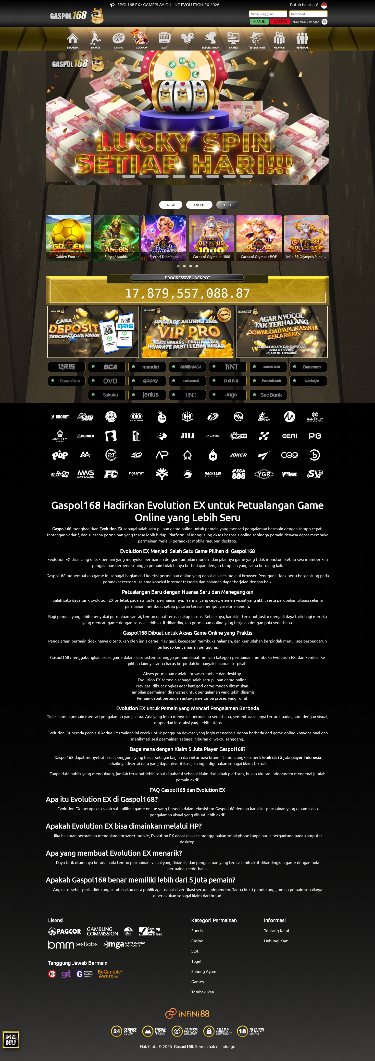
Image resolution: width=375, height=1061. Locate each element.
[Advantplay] (162, 455)
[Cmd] (85, 416)
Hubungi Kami (277, 940)
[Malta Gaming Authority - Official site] (127, 947)
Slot (194, 950)
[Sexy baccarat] (264, 416)
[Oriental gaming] (238, 435)
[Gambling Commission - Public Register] (105, 934)
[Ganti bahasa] (324, 5)
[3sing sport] (136, 416)
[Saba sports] (111, 416)
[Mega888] (238, 474)
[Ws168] (289, 474)
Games (197, 981)
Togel (196, 961)
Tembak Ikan (202, 991)
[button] (128, 176)
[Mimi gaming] (85, 474)
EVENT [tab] (199, 204)
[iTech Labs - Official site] (131, 934)
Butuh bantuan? (304, 4)
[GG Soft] (187, 416)
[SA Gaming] (213, 435)
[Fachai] (111, 474)
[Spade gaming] (187, 455)
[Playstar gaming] (264, 455)
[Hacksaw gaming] (213, 474)
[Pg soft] (315, 435)
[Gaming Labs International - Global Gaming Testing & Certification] (153, 934)
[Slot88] (60, 474)
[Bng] (315, 455)
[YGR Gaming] (264, 474)
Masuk (259, 21)
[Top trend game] (136, 435)
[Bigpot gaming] (162, 435)
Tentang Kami (276, 930)
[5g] (136, 455)
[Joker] (238, 455)
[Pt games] (111, 455)
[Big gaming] (111, 435)
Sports (197, 930)
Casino (197, 940)
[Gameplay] (315, 416)
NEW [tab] (171, 204)
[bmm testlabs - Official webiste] (75, 947)
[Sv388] (315, 474)
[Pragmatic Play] (162, 416)
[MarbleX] (264, 435)
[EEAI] (289, 435)
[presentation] (58, 118)
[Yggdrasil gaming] (162, 474)
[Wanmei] (238, 416)
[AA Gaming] (85, 455)
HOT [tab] (227, 204)
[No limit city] (136, 474)
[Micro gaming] (289, 416)
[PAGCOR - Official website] (67, 934)
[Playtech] (213, 416)
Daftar (280, 21)
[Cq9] (289, 455)
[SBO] (60, 416)
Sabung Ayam (203, 971)
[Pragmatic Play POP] (60, 455)
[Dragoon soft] (187, 474)
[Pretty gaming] (60, 435)
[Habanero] (213, 455)
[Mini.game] (85, 435)
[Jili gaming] (187, 435)
